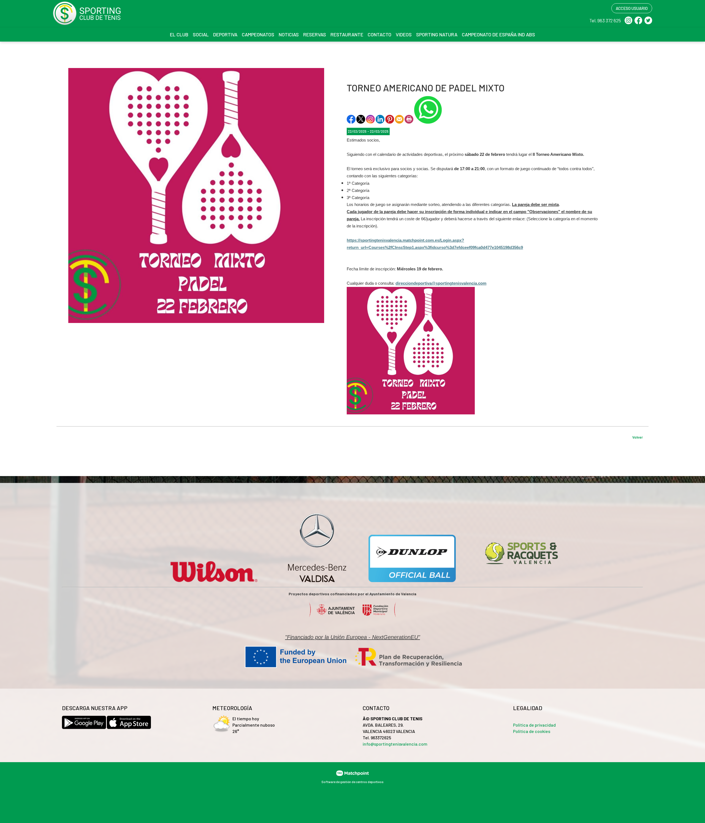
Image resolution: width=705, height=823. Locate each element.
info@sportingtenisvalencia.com (395, 743)
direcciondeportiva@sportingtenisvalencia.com (440, 283)
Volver (637, 437)
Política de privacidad (534, 724)
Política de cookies (531, 731)
